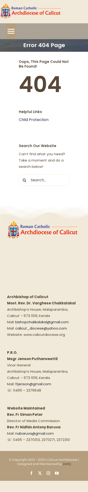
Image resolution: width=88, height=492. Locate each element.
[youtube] (57, 473)
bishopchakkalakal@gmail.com (42, 322)
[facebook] (31, 473)
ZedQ (67, 464)
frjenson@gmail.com (33, 384)
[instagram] (48, 473)
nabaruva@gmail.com (34, 433)
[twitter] (40, 473)
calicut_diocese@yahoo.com (41, 328)
